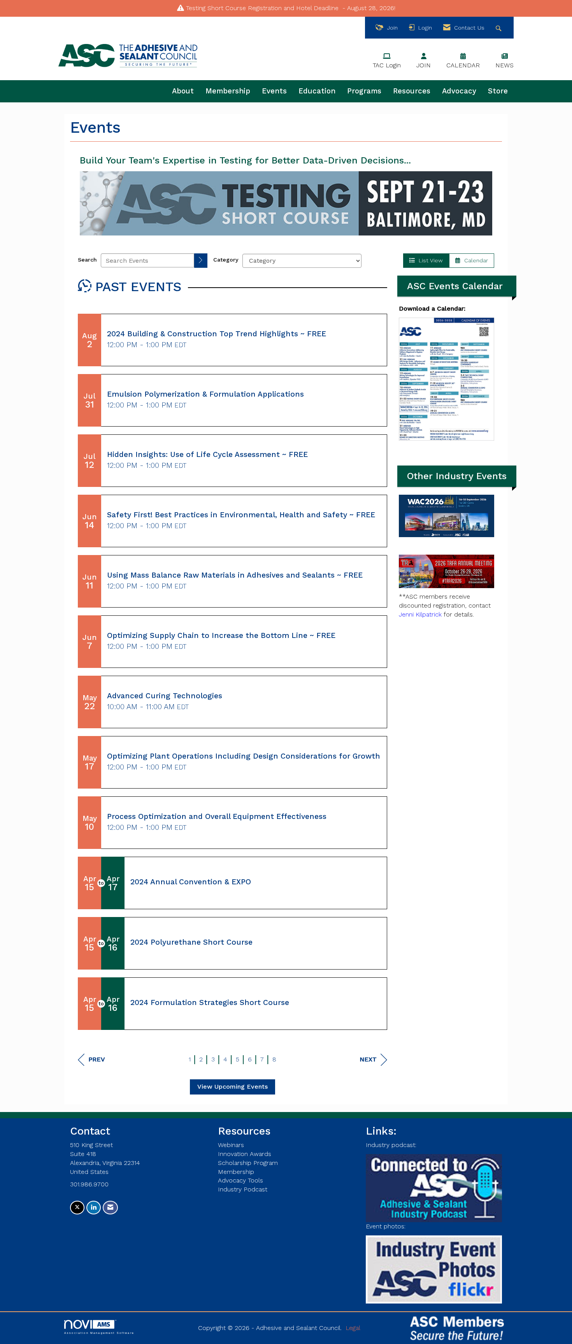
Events (274, 91)
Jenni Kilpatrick (420, 614)
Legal (353, 1328)
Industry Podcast (242, 1189)
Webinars (231, 1145)
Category (226, 260)
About (183, 91)
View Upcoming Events (232, 1086)
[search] (200, 260)
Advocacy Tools (240, 1180)
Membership (227, 91)
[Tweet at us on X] (77, 1207)
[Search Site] (499, 27)
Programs (364, 91)
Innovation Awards (244, 1154)
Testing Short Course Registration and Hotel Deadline (262, 8)
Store (498, 91)
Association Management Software (99, 1332)
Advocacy (459, 91)
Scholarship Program (248, 1163)
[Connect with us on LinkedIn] (93, 1207)
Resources (411, 91)
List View (429, 260)
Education (316, 91)
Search (87, 260)
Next (368, 1059)
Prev (96, 1059)
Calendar (474, 260)
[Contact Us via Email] (110, 1207)
